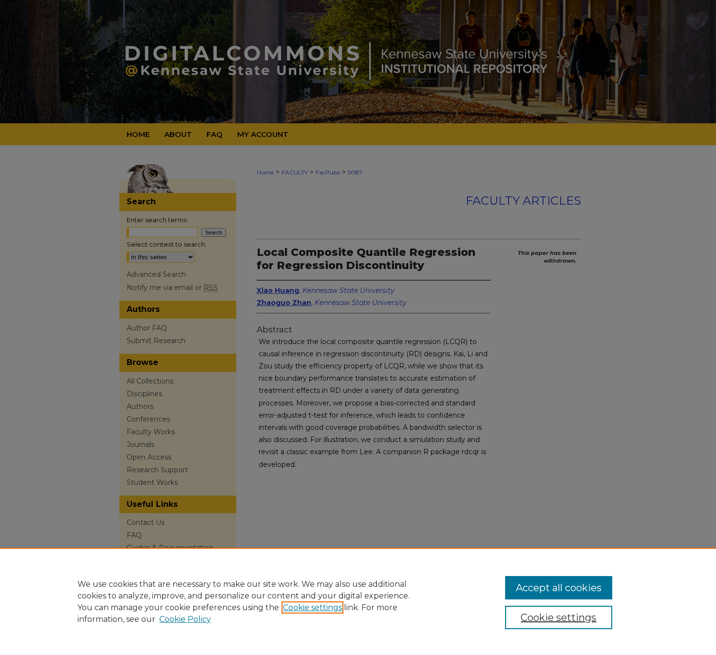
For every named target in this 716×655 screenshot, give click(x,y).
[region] (358, 601)
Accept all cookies (559, 588)
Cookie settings (312, 607)
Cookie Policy (185, 619)
